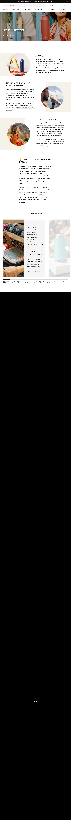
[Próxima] (68, 1)
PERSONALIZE (62, 9)
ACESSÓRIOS (51, 9)
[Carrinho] (67, 6)
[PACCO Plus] (64, 6)
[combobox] (22, 5)
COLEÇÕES (5, 9)
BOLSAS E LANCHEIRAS (40, 9)
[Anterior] (2, 1)
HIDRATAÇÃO (16, 9)
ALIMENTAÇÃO (26, 9)
